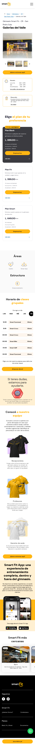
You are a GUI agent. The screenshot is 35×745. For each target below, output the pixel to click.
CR (22, 14)
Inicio (8, 14)
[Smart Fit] (6, 4)
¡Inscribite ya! (17, 741)
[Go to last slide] (5, 64)
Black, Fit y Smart (7, 725)
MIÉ (18, 314)
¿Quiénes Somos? (7, 712)
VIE (31, 314)
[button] (10, 64)
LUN (4, 314)
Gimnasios (15, 14)
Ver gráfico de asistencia (17, 89)
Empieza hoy (17, 153)
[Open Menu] (31, 4)
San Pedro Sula (9, 16)
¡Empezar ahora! (17, 369)
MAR (11, 314)
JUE (24, 314)
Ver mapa (13, 104)
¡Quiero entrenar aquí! (17, 72)
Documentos (24, 725)
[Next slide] (29, 64)
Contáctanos (24, 712)
